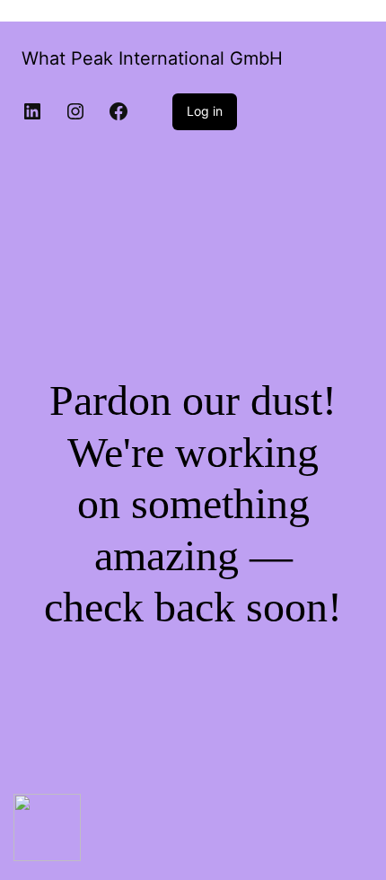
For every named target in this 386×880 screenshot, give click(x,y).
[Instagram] (75, 111)
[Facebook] (118, 111)
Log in (205, 111)
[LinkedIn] (32, 111)
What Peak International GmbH (152, 58)
